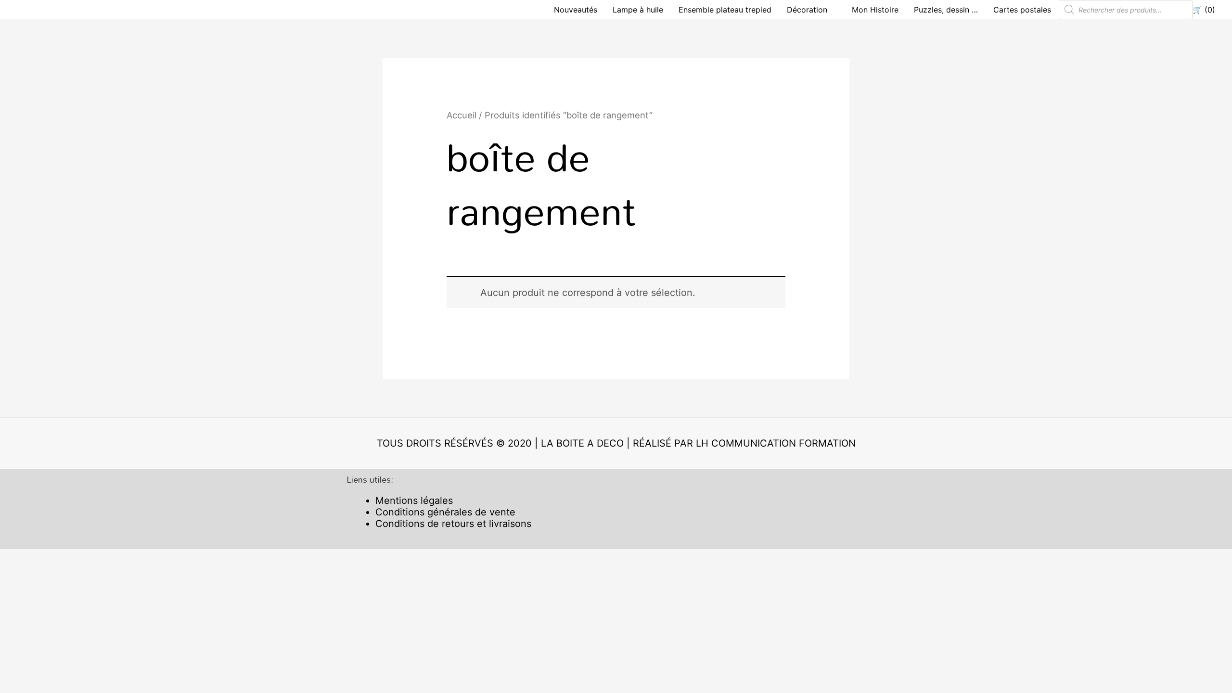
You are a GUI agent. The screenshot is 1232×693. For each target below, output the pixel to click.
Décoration (807, 9)
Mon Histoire (875, 9)
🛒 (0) (1204, 9)
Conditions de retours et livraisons (453, 523)
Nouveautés (575, 9)
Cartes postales (1022, 9)
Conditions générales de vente (445, 512)
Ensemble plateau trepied (725, 9)
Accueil (461, 115)
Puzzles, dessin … (946, 9)
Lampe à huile (638, 9)
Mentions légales (414, 500)
